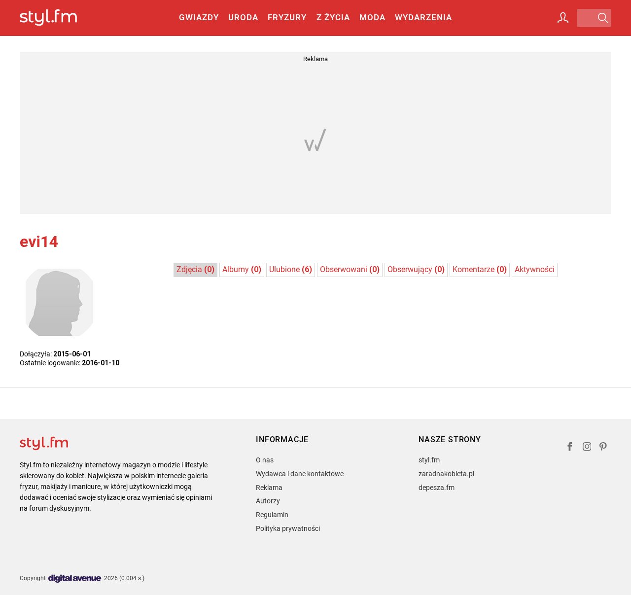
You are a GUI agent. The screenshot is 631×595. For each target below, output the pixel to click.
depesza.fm (437, 487)
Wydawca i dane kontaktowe (300, 474)
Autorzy (268, 501)
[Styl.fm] (59, 18)
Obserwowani (350, 269)
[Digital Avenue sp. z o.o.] (75, 579)
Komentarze (480, 269)
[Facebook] (569, 448)
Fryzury (287, 17)
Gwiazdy (199, 17)
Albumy (241, 269)
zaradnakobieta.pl (446, 474)
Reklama (269, 487)
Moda (372, 17)
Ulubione (290, 269)
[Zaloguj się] (563, 17)
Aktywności (535, 269)
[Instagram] (587, 448)
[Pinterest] (603, 448)
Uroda (243, 17)
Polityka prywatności (288, 528)
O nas (265, 460)
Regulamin (272, 515)
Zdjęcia (195, 269)
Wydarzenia (423, 17)
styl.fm (429, 460)
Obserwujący (416, 269)
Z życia (333, 17)
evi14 (39, 241)
